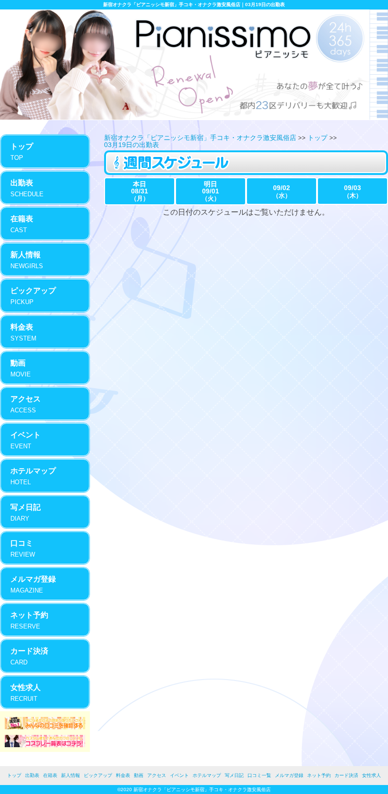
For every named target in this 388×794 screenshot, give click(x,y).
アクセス (156, 775)
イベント (179, 775)
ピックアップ (98, 775)
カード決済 (346, 775)
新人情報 (70, 775)
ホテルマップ (207, 775)
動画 (138, 775)
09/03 (352, 191)
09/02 (281, 191)
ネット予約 (319, 775)
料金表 (123, 775)
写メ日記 (234, 775)
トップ (317, 137)
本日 (139, 191)
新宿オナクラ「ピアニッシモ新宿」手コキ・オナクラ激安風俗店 (200, 137)
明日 (210, 191)
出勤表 (32, 775)
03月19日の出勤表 (131, 144)
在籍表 (50, 775)
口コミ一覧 (259, 775)
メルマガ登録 (289, 775)
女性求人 (371, 775)
